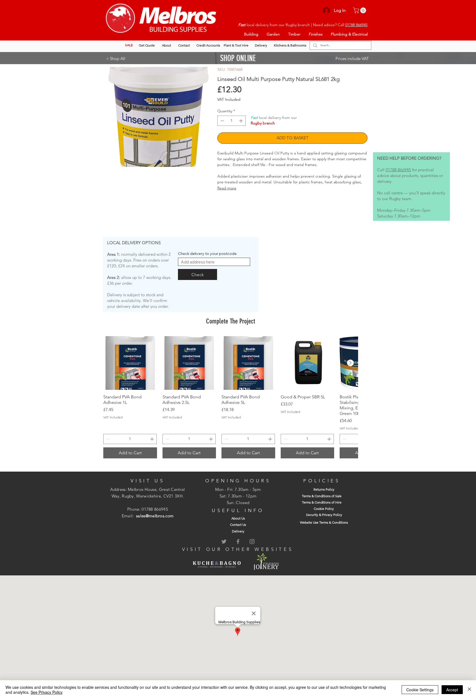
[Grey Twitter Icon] (224, 541)
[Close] (469, 690)
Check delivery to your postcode (207, 253)
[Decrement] (221, 121)
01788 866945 (356, 24)
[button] (360, 10)
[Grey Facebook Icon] (238, 541)
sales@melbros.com (155, 515)
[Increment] (241, 121)
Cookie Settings (420, 689)
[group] (230, 397)
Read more (226, 188)
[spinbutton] (231, 121)
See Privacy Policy (47, 692)
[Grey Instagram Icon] (252, 541)
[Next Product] (350, 363)
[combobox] (214, 262)
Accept (452, 689)
